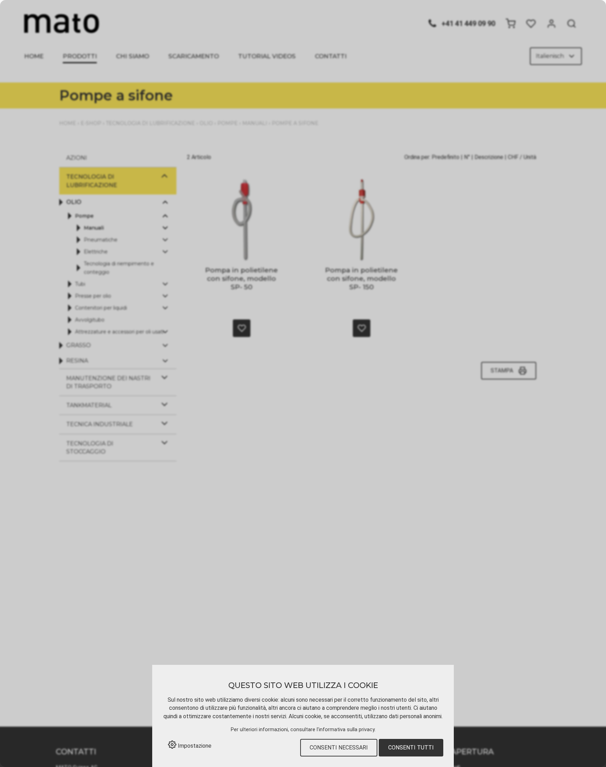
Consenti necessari (339, 747)
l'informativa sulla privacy (346, 730)
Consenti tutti (411, 747)
